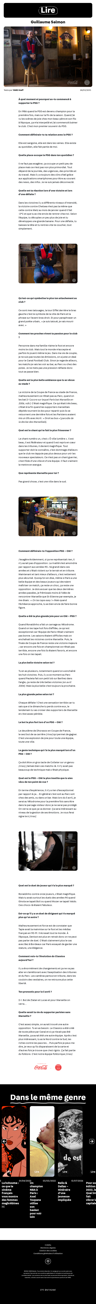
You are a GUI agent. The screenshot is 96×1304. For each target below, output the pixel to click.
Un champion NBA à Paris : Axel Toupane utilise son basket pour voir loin (8, 1200)
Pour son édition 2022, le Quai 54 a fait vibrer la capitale (64, 1193)
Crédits (48, 1245)
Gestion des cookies (48, 1251)
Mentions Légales (48, 1248)
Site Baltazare (48, 1289)
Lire (48, 10)
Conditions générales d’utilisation (48, 1253)
